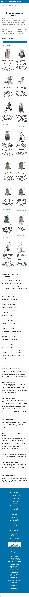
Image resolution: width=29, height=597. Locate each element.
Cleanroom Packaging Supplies (14, 580)
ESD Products (14, 567)
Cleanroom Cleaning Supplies (14, 559)
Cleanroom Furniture (14, 564)
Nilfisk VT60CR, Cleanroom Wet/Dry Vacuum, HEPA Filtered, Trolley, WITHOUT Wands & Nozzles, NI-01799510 (21, 202)
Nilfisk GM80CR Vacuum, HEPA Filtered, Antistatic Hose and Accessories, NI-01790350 (7, 90)
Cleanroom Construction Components (14, 555)
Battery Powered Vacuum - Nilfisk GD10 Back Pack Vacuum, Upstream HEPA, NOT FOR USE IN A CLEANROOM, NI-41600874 (7, 258)
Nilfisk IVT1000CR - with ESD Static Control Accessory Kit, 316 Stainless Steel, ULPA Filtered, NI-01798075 (21, 146)
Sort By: (4, 45)
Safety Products (14, 582)
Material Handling (14, 571)
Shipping (15, 522)
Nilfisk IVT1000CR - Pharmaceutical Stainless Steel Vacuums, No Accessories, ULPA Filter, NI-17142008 (8, 63)
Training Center (14, 525)
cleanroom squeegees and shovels (16, 27)
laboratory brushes (14, 26)
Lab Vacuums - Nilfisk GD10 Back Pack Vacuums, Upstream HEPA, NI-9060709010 (21, 62)
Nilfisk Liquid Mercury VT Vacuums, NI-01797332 (21, 229)
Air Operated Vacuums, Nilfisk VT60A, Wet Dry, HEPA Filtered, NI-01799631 (21, 175)
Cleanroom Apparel (14, 558)
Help (14, 523)
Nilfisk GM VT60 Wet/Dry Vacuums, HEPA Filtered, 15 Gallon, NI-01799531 (7, 174)
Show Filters (14, 42)
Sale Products (14, 556)
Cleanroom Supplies (14, 566)
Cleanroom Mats (14, 572)
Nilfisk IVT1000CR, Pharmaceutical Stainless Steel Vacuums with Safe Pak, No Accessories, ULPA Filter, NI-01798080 (21, 118)
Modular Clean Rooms (14, 577)
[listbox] (11, 45)
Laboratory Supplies (14, 574)
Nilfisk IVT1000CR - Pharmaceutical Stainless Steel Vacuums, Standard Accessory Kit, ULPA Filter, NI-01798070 (21, 257)
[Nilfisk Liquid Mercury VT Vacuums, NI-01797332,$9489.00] (21, 220)
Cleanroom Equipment (15, 563)
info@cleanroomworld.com (12, 358)
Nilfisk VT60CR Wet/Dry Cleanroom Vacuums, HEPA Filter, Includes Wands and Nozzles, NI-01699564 (8, 230)
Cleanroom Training (14, 587)
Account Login (14, 517)
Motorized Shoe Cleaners (14, 579)
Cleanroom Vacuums (14, 588)
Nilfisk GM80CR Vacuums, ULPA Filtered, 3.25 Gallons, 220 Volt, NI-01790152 (21, 90)
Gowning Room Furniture (14, 569)
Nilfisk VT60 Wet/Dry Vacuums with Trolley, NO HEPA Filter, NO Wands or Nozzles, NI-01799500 (7, 201)
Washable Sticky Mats (14, 575)
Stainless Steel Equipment (14, 583)
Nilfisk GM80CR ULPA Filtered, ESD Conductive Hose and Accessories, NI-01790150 (8, 117)
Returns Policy (14, 519)
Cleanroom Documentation (14, 561)
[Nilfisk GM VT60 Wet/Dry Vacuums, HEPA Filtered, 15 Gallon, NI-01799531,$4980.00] (7, 165)
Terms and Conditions (14, 520)
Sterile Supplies (14, 585)
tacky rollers (8, 29)
